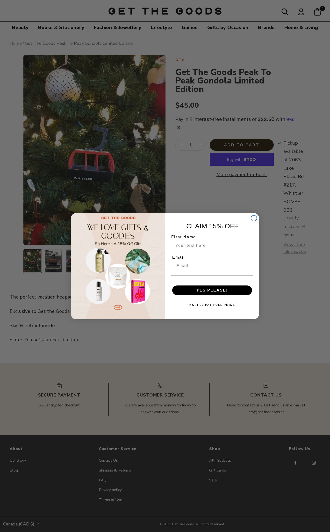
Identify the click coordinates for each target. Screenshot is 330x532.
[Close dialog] (254, 218)
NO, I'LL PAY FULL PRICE (212, 305)
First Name (183, 237)
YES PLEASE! (212, 290)
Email (178, 257)
